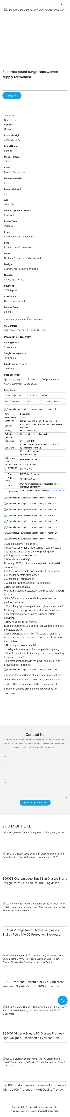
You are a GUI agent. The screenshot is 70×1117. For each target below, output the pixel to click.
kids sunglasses (51, 571)
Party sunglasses (55, 832)
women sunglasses (56, 490)
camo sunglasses (33, 832)
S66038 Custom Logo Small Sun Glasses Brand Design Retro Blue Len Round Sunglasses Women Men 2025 (35, 881)
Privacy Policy (52, 1111)
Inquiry (12, 95)
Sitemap (41, 1111)
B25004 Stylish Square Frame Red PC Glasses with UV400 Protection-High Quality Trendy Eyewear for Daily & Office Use (34, 1087)
